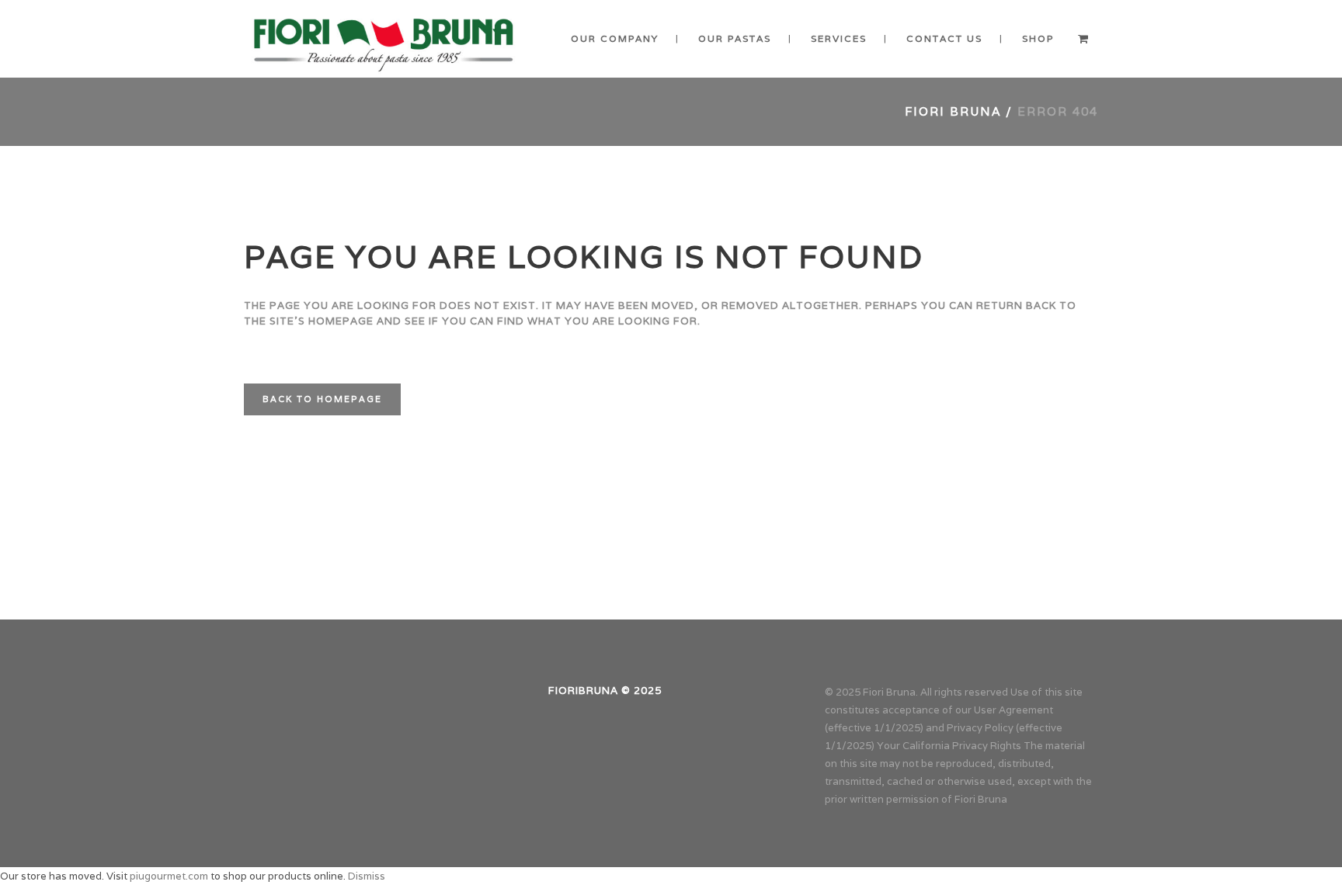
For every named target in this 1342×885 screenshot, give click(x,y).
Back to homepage (322, 399)
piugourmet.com (169, 876)
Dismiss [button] (366, 876)
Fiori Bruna (953, 111)
